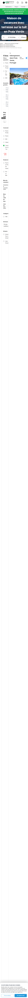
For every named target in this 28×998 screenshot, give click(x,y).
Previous (13, 76)
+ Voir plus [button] (5, 154)
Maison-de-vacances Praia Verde (7, 46)
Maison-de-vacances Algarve (6, 44)
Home (1, 43)
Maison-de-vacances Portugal (11, 43)
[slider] (5, 121)
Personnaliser (7, 995)
